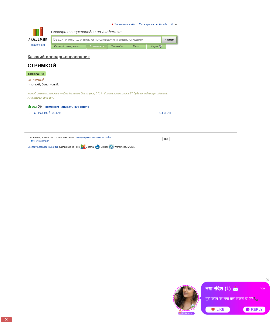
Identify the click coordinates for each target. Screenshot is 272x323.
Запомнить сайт (125, 24)
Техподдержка (83, 137)
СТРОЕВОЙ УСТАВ (47, 113)
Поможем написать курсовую (67, 106)
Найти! (169, 39)
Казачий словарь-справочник (68, 46)
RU (172, 24)
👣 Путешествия (40, 141)
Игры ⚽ (156, 46)
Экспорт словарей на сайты (43, 147)
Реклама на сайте (101, 137)
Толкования (96, 46)
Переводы (117, 46)
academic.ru (38, 44)
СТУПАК (165, 113)
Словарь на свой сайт (153, 24)
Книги (136, 46)
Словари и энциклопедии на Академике (86, 32)
